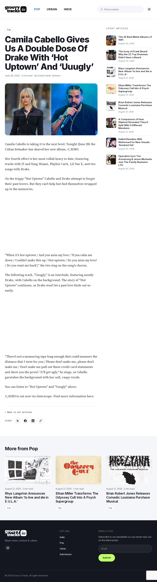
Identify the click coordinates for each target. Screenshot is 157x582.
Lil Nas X (76, 164)
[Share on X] (18, 421)
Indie (68, 9)
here (90, 396)
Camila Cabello (15, 144)
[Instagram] (149, 9)
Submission (66, 554)
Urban (52, 9)
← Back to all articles (18, 412)
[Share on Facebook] (25, 421)
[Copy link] (41, 421)
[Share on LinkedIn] (33, 421)
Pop (37, 9)
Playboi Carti (59, 164)
